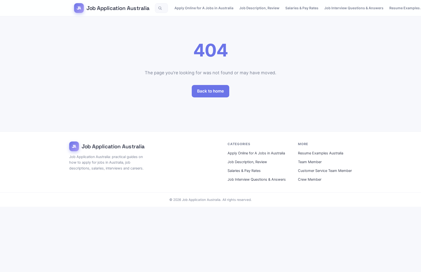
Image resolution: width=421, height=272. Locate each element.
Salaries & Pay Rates (301, 8)
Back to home (210, 91)
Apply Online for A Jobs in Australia (203, 8)
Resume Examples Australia (320, 153)
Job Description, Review (259, 8)
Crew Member (309, 179)
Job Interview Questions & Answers (353, 8)
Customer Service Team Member (325, 171)
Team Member (310, 162)
